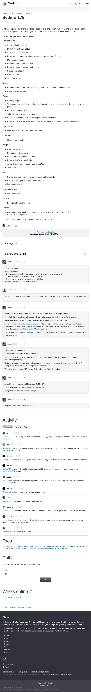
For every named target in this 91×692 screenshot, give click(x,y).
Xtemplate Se (61, 548)
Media (57, 546)
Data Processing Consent (40, 672)
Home (6, 636)
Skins (6, 644)
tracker (14, 214)
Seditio (78, 546)
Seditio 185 (6, 437)
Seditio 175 (6, 501)
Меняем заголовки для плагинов (15, 520)
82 (16, 226)
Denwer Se (21, 546)
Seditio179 (10, 548)
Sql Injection (31, 548)
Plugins (66, 546)
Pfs (61, 546)
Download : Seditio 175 (45, 232)
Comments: (15, 254)
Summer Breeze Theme (11, 532)
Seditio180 (18, 548)
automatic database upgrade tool (30, 324)
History (38, 546)
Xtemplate (52, 548)
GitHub (65, 631)
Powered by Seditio (45, 683)
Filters (32, 546)
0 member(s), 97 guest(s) (12, 597)
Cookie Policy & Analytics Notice (60, 674)
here (50, 219)
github (24, 214)
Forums (18, 427)
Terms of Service (8, 672)
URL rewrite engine (9, 492)
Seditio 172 (6, 511)
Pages (26, 427)
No (6, 574)
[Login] (76, 4)
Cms (7, 546)
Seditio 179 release (9, 448)
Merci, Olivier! (45, 685)
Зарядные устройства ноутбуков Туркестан (17, 607)
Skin (24, 548)
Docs (6, 647)
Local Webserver (47, 546)
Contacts (7, 652)
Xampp (45, 548)
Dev (27, 546)
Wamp (39, 548)
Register (8, 667)
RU (80, 4)
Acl (3, 546)
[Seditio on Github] (71, 4)
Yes (6, 570)
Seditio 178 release (9, 460)
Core (6, 638)
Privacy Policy (23, 672)
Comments (7, 427)
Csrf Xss (13, 546)
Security (72, 546)
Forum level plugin (9, 480)
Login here (9, 664)
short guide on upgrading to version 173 (31, 332)
